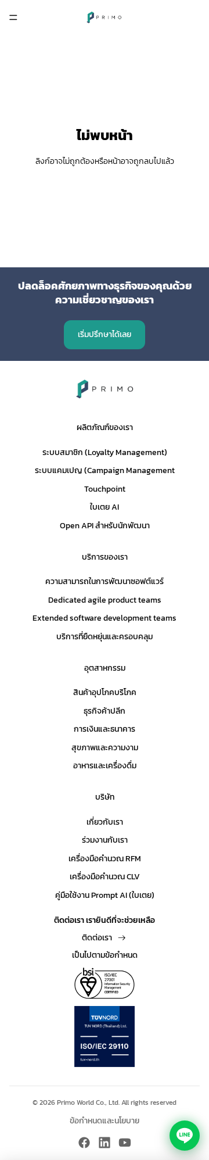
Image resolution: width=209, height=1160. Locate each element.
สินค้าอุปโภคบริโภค (104, 692)
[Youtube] (125, 1143)
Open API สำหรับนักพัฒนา (105, 526)
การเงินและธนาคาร (104, 729)
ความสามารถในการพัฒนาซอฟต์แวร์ (104, 581)
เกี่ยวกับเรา (105, 822)
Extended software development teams (104, 618)
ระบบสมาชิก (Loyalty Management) (104, 452)
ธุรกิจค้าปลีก (104, 711)
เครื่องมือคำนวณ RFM (105, 859)
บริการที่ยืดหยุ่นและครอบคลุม (104, 637)
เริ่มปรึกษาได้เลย (104, 334)
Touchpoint (104, 489)
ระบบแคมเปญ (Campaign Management (105, 470)
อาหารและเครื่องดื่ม (104, 766)
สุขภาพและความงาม (104, 748)
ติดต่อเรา (97, 938)
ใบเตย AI (104, 507)
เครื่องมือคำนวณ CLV (105, 877)
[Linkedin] (104, 1143)
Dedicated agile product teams (104, 600)
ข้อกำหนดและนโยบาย (104, 1121)
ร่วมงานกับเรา (105, 840)
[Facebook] (84, 1143)
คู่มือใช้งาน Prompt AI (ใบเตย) (104, 895)
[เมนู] (13, 17)
